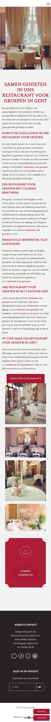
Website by (18, 717)
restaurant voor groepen (35, 167)
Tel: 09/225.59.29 (25, 647)
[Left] (7, 35)
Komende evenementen (25, 573)
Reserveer (41, 711)
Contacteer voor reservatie (25, 378)
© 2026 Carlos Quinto (25, 708)
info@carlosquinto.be (25, 632)
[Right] (44, 35)
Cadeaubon (41, 718)
